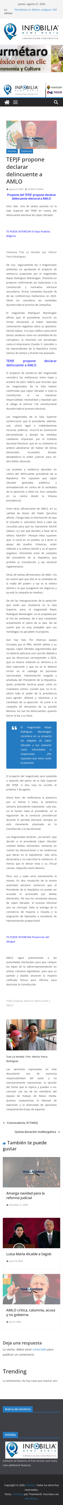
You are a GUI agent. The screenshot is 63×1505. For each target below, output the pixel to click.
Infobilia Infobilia (36, 189)
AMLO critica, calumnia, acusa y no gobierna (30, 1312)
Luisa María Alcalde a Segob (28, 1254)
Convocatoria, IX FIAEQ (22, 1123)
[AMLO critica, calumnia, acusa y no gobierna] (31, 1276)
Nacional (12, 151)
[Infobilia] (31, 85)
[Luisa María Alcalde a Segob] (31, 1220)
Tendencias (26, 151)
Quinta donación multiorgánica (35, 1132)
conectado (40, 1349)
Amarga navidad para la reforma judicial (25, 1195)
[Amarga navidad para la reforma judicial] (31, 1159)
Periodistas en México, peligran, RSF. (36, 9)
